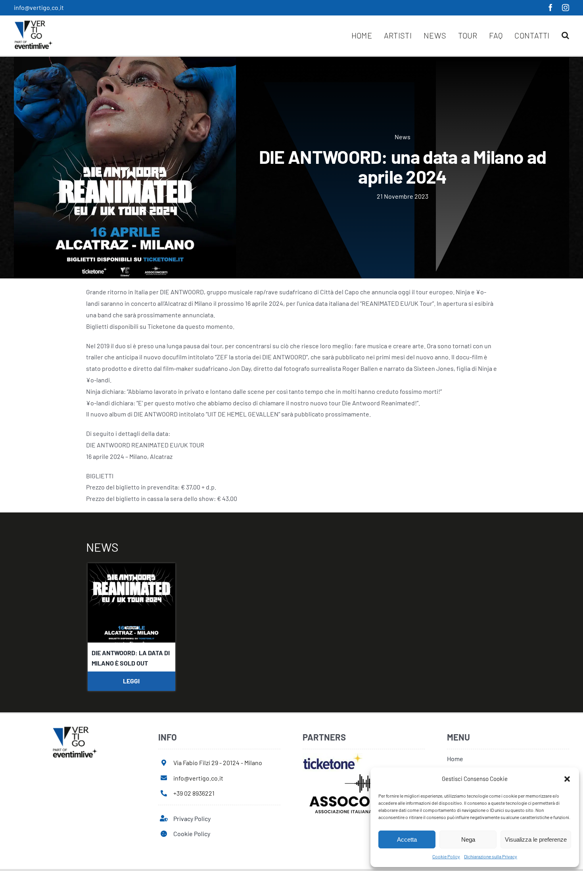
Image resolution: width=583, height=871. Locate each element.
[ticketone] (332, 756)
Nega (468, 839)
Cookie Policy (446, 856)
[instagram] (565, 7)
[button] (567, 779)
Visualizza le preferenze (536, 839)
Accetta (407, 839)
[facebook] (550, 7)
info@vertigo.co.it (39, 7)
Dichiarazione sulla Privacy (490, 856)
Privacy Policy (192, 818)
